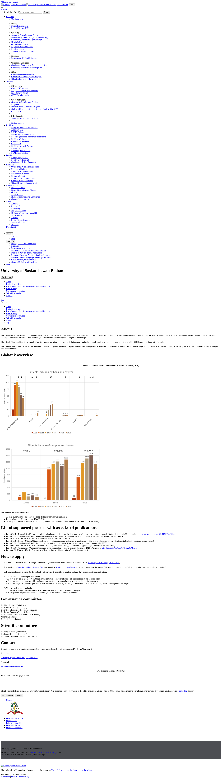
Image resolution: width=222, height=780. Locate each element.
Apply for (10, 241)
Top (7, 323)
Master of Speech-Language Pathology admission (31, 257)
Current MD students (19, 88)
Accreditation (16, 215)
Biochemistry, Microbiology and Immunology (29, 37)
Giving (14, 192)
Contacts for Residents (20, 141)
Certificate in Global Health (22, 74)
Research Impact (18, 176)
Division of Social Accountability (24, 213)
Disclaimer (5, 777)
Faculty (9, 155)
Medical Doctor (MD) (20, 28)
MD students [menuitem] (16, 86)
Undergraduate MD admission (23, 243)
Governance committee (15, 291)
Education (10, 17)
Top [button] (2, 300)
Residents (10, 125)
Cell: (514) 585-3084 (29, 658)
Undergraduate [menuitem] (17, 23)
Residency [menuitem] (15, 56)
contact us (183, 691)
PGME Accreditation (19, 153)
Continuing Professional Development (26, 67)
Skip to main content (9, 2)
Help (13, 238)
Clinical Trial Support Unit (22, 181)
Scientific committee (14, 293)
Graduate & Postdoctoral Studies (24, 102)
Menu (72, 5)
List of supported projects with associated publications (28, 286)
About (8, 201)
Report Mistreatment (19, 93)
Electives (15, 246)
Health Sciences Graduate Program (25, 107)
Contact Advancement (20, 199)
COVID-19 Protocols (20, 95)
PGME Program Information (23, 134)
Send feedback (7, 695)
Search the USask (11, 12)
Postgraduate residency (20, 248)
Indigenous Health (18, 211)
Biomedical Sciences (19, 26)
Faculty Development (20, 160)
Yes (118, 671)
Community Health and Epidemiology (26, 40)
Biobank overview (13, 284)
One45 (9, 234)
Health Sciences (17, 42)
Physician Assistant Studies (22, 47)
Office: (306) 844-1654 (10, 658)
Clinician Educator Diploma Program (26, 77)
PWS (4, 9)
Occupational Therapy (20, 44)
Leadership (15, 208)
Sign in (14, 236)
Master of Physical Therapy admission (26, 253)
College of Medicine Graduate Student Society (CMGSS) (34, 109)
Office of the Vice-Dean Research (25, 167)
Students (9, 81)
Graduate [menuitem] (15, 33)
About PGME (17, 130)
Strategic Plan (16, 206)
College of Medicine (60, 4)
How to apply (11, 289)
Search (46, 12)
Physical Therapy (18, 49)
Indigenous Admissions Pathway (24, 90)
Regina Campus (17, 123)
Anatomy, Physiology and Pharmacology (28, 35)
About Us (15, 204)
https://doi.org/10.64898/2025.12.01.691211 (119, 548)
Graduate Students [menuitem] (18, 100)
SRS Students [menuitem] (16, 116)
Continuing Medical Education (23, 162)
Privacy (14, 777)
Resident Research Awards (22, 146)
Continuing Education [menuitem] (20, 63)
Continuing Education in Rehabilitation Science (30, 65)
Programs (15, 104)
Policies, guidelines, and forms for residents (28, 137)
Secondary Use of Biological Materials (103, 563)
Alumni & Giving (13, 185)
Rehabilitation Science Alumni (23, 190)
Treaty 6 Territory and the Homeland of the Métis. (71, 770)
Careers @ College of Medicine (24, 262)
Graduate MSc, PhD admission (23, 260)
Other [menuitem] (13, 72)
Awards (14, 218)
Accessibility (24, 777)
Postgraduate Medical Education (24, 58)
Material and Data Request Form (30, 567)
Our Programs (17, 19)
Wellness (14, 224)
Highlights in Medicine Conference (25, 197)
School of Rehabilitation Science (24, 118)
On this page (7, 277)
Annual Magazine (18, 222)
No (123, 671)
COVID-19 (16, 111)
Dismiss (19, 695)
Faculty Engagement (19, 157)
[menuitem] (113, 48)
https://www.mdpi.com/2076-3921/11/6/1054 (156, 534)
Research (10, 164)
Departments (11, 227)
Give (8, 264)
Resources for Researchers (22, 171)
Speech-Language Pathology (23, 51)
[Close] (2, 7)
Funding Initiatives (18, 169)
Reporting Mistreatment (20, 151)
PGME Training (17, 132)
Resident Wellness (18, 139)
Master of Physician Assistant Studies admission (30, 255)
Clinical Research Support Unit (24, 183)
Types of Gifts (17, 194)
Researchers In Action (20, 174)
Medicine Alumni (18, 187)
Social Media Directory (20, 220)
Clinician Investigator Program (23, 79)
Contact (9, 295)
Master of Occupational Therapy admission (28, 250)
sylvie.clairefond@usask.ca (67, 567)
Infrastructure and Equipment (23, 178)
